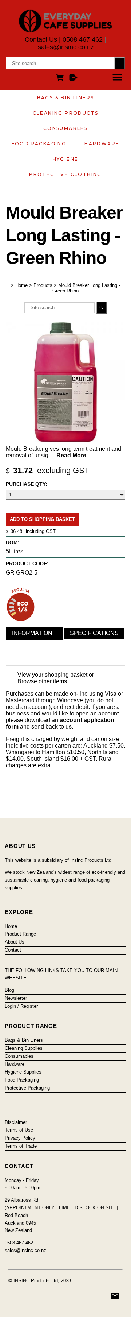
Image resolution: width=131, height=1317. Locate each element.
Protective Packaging (27, 1088)
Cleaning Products (66, 113)
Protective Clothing (65, 174)
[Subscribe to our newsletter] (115, 1295)
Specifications (94, 633)
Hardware (101, 143)
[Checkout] (73, 78)
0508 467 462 (83, 39)
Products (42, 285)
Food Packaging (39, 143)
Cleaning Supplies (24, 1048)
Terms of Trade (21, 1146)
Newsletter (16, 998)
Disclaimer (16, 1122)
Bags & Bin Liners (65, 97)
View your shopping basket (52, 675)
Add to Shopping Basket (42, 519)
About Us (14, 942)
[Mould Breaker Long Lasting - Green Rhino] (65, 440)
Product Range (20, 934)
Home (21, 285)
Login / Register (21, 1006)
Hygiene (66, 159)
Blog (9, 990)
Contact (13, 950)
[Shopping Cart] (61, 78)
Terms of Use (19, 1130)
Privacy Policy (20, 1138)
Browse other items (42, 681)
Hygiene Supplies (23, 1072)
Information (32, 633)
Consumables (65, 128)
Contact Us (41, 39)
